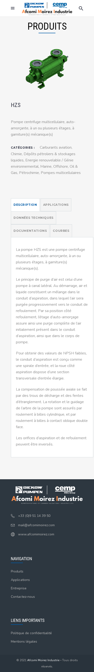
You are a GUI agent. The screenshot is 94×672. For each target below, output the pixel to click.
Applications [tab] (56, 204)
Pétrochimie (29, 172)
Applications (20, 580)
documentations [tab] (30, 231)
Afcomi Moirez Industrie (43, 660)
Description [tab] (25, 204)
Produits (17, 571)
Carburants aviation (56, 147)
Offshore (60, 166)
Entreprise (19, 588)
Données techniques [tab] (33, 218)
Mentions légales (24, 641)
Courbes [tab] (61, 231)
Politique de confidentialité (31, 633)
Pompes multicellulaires (61, 172)
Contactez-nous (23, 596)
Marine (46, 166)
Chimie (16, 154)
